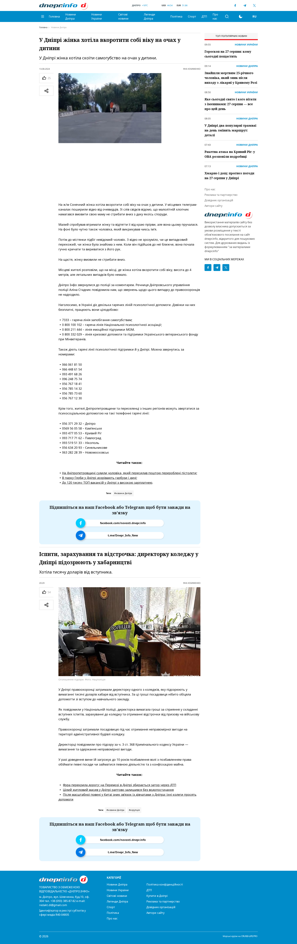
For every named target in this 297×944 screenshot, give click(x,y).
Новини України (96, 16)
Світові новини (123, 16)
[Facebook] (235, 5)
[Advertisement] (129, 173)
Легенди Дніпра (149, 16)
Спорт (192, 16)
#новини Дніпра (123, 493)
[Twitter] (254, 5)
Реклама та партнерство (221, 195)
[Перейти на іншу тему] (240, 16)
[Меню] (42, 16)
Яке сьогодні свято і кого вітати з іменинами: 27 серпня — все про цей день (230, 104)
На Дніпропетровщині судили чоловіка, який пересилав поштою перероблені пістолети (129, 473)
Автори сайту (213, 206)
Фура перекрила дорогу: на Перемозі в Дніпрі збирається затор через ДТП (119, 785)
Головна (54, 16)
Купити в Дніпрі (157, 896)
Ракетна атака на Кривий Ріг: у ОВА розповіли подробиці (230, 154)
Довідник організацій (219, 200)
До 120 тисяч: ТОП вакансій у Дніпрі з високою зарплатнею (107, 482)
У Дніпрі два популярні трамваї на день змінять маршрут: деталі (230, 130)
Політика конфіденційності (164, 884)
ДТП (204, 16)
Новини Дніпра (70, 16)
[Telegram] (244, 5)
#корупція (134, 810)
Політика (176, 16)
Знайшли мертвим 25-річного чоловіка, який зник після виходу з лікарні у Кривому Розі (231, 78)
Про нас (215, 16)
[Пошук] (226, 16)
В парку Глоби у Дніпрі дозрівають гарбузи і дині (99, 478)
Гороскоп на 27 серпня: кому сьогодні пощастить (228, 53)
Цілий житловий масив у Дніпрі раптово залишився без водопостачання (118, 790)
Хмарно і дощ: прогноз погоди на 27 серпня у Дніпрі (229, 175)
